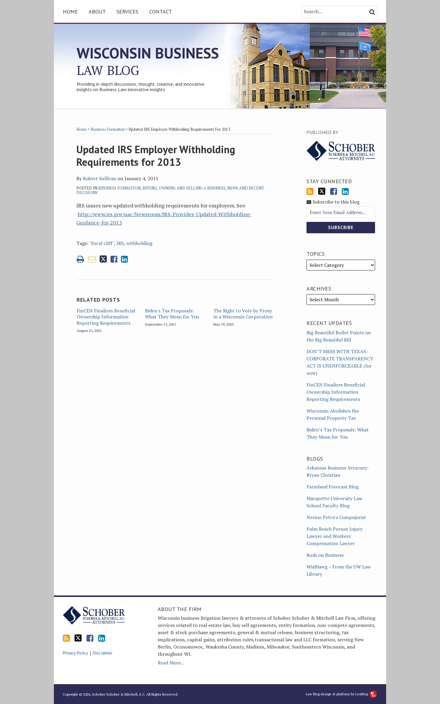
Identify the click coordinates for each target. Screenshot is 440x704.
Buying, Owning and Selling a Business (183, 188)
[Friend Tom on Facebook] (333, 191)
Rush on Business (325, 555)
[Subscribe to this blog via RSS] (310, 191)
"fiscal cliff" (101, 243)
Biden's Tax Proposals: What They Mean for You (172, 314)
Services (127, 11)
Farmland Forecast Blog (333, 486)
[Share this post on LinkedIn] (124, 259)
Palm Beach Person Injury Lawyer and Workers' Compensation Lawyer (334, 536)
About (97, 11)
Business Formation (108, 129)
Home (70, 11)
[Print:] (80, 259)
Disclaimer (103, 653)
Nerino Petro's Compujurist (336, 517)
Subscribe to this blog (335, 202)
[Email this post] (92, 259)
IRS (120, 243)
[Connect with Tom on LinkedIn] (345, 191)
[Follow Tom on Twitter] (321, 191)
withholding (139, 243)
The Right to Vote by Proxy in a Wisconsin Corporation (243, 314)
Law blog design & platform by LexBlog (337, 694)
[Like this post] (113, 259)
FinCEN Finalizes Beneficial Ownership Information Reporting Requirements (106, 317)
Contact (160, 11)
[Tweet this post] (103, 259)
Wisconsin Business (148, 61)
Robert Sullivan (99, 178)
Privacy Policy (75, 653)
